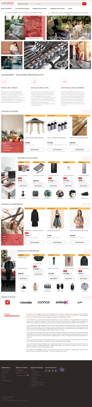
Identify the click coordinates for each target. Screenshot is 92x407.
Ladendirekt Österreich (22, 375)
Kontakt (4, 377)
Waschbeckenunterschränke (38, 382)
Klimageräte (34, 377)
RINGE (4, 240)
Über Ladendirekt (6, 369)
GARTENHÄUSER (6, 150)
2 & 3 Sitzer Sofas (35, 371)
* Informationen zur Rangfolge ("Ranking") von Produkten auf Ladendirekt (14, 400)
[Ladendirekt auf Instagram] (49, 370)
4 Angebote (81, 255)
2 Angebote (66, 162)
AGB (3, 375)
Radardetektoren (35, 386)
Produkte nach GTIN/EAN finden (22, 373)
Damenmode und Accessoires (39, 8)
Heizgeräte (34, 378)
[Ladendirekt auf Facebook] (46, 370)
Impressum (5, 371)
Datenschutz (5, 373)
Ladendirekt (8, 3)
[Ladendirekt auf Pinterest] (52, 370)
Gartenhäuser (35, 380)
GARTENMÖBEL (6, 145)
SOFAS (4, 143)
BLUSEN (5, 236)
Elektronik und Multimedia (22, 8)
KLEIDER (5, 238)
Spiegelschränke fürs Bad (37, 384)
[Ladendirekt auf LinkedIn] (55, 370)
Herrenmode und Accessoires (57, 8)
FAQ (3, 378)
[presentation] (85, 111)
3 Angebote (21, 162)
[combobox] (58, 3)
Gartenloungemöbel (36, 375)
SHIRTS (4, 243)
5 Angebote (28, 115)
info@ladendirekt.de (5, 399)
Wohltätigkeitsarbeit (7, 380)
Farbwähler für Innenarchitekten (20, 370)
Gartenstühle (35, 373)
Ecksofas (34, 369)
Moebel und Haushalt (6, 8)
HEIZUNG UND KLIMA (7, 148)
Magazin (70, 8)
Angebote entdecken (34, 38)
